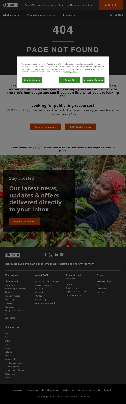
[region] (63, 72)
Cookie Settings (32, 80)
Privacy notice (70, 72)
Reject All (70, 80)
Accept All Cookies (93, 80)
